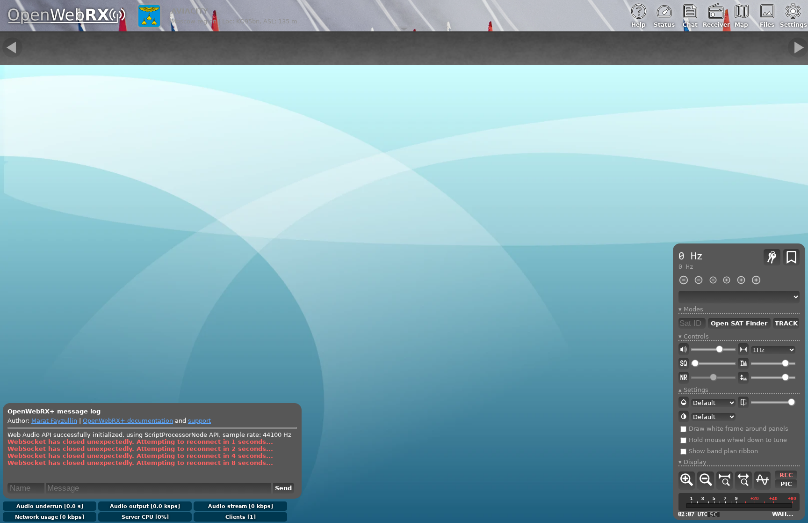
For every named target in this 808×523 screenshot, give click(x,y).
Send (283, 488)
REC (786, 475)
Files (767, 25)
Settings (793, 25)
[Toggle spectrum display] (762, 481)
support (199, 420)
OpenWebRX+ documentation (128, 420)
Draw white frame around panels (737, 429)
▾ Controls (693, 336)
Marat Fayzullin (54, 420)
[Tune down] (12, 47)
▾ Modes (690, 309)
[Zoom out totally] (743, 481)
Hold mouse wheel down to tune (737, 440)
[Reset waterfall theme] (683, 416)
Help (638, 25)
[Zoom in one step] (686, 481)
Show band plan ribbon (722, 451)
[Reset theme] (683, 402)
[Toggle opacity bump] (743, 402)
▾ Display (692, 462)
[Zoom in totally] (724, 481)
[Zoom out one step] (705, 481)
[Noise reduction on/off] (683, 378)
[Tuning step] (743, 349)
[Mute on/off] (683, 349)
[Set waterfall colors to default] (743, 378)
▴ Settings (693, 389)
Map (741, 25)
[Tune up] (798, 47)
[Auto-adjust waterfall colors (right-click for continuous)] (743, 363)
